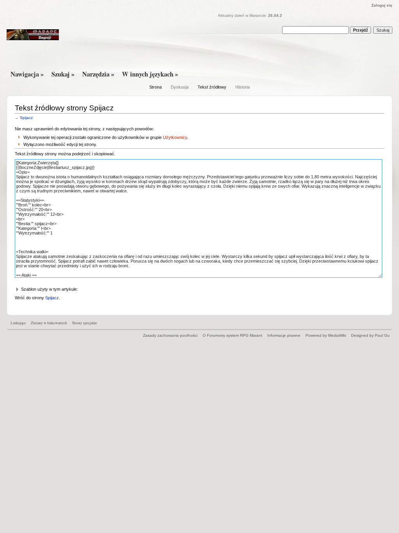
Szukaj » (62, 74)
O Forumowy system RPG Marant (232, 335)
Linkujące (18, 322)
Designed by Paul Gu (370, 335)
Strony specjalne (84, 322)
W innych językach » (150, 74)
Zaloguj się (381, 5)
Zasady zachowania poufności (170, 335)
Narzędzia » (98, 74)
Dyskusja (180, 87)
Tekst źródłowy (212, 87)
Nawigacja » (27, 74)
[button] (199, 289)
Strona (155, 87)
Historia (242, 87)
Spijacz (26, 117)
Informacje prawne (283, 335)
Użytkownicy (175, 137)
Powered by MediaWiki (325, 335)
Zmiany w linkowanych (49, 322)
